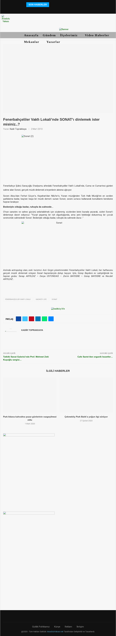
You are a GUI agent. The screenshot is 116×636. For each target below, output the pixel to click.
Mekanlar (32, 41)
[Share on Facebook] (18, 318)
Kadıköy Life (41, 299)
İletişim (80, 626)
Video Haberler (97, 35)
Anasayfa (31, 35)
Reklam (68, 626)
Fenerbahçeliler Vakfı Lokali (18, 299)
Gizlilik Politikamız (41, 626)
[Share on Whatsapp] (44, 318)
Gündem (49, 35)
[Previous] (51, 4)
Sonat (54, 299)
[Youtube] (62, 10)
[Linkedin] (58, 10)
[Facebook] (45, 10)
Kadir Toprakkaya (18, 129)
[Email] (66, 10)
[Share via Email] (51, 318)
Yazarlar (54, 41)
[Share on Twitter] (25, 318)
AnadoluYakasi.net (55, 631)
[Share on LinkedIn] (38, 318)
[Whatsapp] (70, 10)
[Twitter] (49, 10)
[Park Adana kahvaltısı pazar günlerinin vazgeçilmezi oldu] (29, 395)
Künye (57, 626)
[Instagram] (54, 10)
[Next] (55, 4)
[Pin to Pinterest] (31, 318)
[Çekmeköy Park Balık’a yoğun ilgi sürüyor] (86, 395)
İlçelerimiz (69, 35)
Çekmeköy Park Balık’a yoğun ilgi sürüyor (86, 416)
